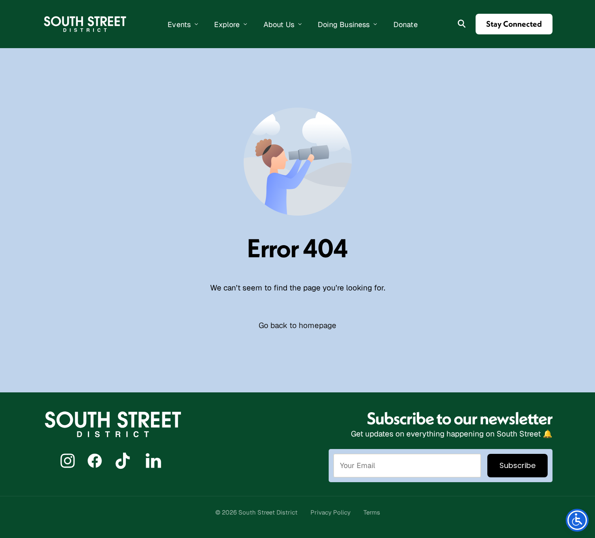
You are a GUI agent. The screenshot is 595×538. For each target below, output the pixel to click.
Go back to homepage (297, 325)
